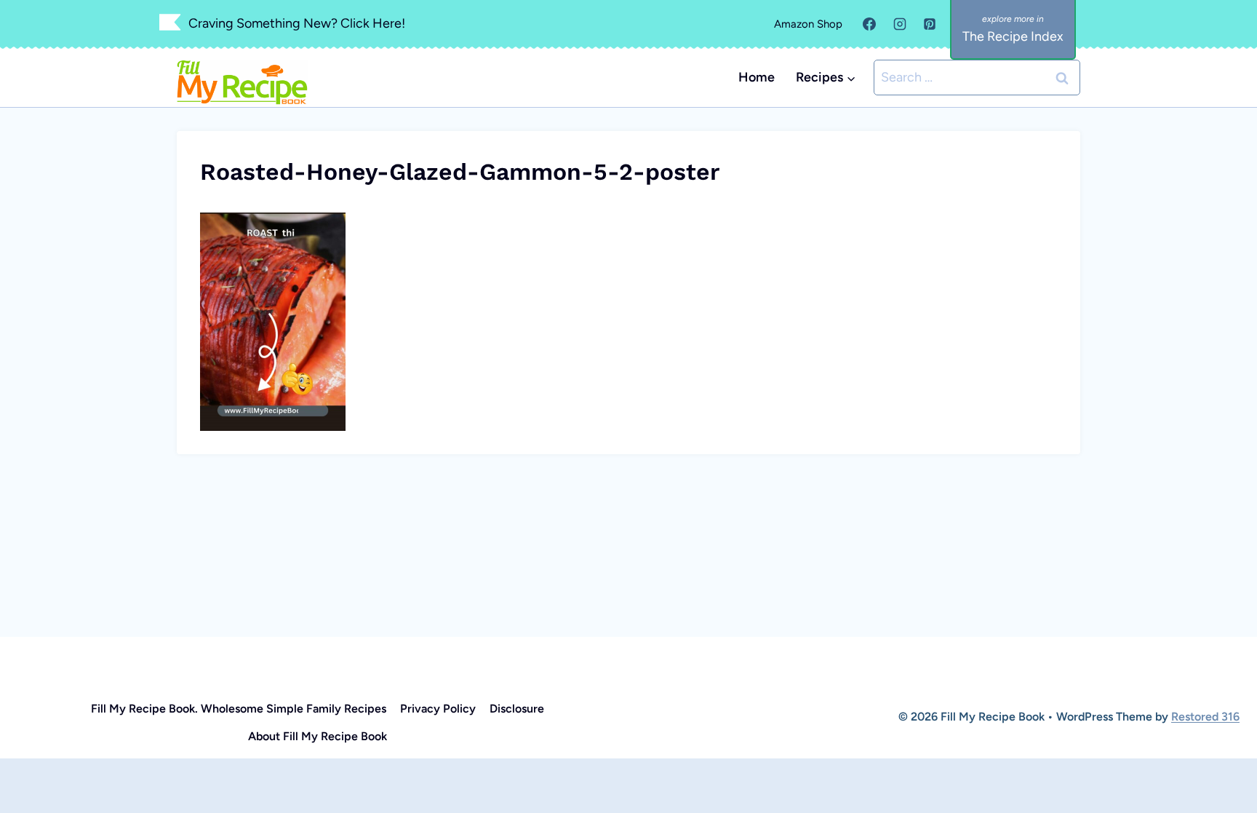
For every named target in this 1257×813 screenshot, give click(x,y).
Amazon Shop (808, 24)
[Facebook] (869, 24)
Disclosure (517, 708)
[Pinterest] (930, 24)
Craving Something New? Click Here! (296, 23)
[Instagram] (900, 24)
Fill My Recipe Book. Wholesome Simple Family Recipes (238, 708)
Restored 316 (1205, 716)
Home (756, 77)
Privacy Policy (438, 708)
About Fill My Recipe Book (317, 736)
